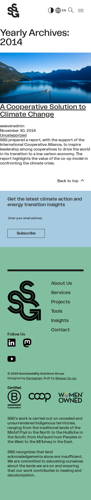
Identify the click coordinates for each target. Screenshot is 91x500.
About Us (61, 283)
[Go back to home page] (13, 10)
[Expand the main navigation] (81, 10)
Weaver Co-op (65, 378)
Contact (60, 330)
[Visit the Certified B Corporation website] (14, 397)
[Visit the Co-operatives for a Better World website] (39, 397)
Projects (60, 302)
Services (60, 292)
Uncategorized (13, 135)
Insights (60, 320)
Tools (56, 311)
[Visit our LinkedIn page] (11, 343)
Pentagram (34, 378)
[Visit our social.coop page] (27, 343)
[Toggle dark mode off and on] (51, 10)
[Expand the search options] (71, 10)
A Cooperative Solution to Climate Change (43, 111)
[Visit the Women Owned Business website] (71, 397)
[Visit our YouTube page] (11, 359)
